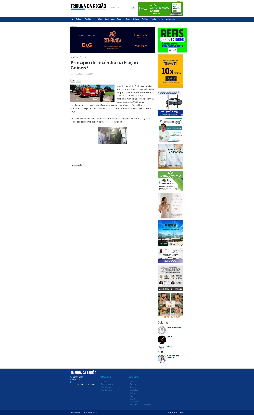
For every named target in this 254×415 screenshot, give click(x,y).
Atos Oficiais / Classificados (104, 19)
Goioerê (79, 19)
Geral (128, 19)
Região (88, 19)
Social (161, 19)
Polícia (153, 19)
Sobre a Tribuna (107, 384)
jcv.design (181, 412)
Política (145, 19)
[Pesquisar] (133, 7)
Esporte (120, 19)
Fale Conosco (106, 390)
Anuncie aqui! (106, 387)
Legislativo (134, 390)
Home (103, 381)
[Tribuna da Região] (88, 6)
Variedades (170, 19)
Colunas (136, 19)
